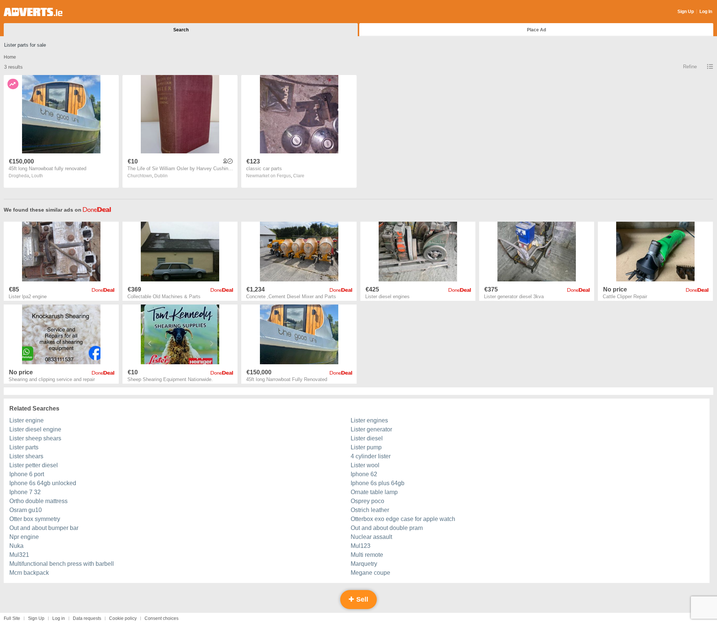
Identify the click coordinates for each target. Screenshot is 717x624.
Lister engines (369, 420)
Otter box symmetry (34, 519)
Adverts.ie (33, 12)
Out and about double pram (387, 528)
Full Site (12, 618)
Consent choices (162, 618)
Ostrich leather (370, 510)
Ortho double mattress (38, 501)
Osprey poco (367, 501)
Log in (58, 618)
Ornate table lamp (374, 492)
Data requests (87, 618)
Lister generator (371, 429)
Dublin (161, 175)
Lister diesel (367, 438)
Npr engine (24, 537)
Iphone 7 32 (25, 492)
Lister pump (366, 447)
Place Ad (536, 29)
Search (181, 29)
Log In (705, 11)
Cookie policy (123, 618)
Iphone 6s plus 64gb (377, 483)
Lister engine (26, 420)
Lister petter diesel (33, 465)
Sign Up (685, 11)
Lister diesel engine (35, 429)
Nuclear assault (371, 537)
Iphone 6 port (26, 474)
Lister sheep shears (35, 438)
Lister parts (23, 447)
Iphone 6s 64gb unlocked (42, 483)
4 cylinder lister (371, 456)
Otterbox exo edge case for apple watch (403, 519)
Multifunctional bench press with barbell (61, 564)
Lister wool (365, 465)
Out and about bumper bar (43, 528)
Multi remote (367, 555)
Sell (361, 599)
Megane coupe (370, 573)
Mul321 (19, 555)
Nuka (16, 546)
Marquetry (364, 564)
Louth (37, 175)
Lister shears (26, 456)
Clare (298, 175)
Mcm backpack (29, 573)
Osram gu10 (25, 510)
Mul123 (360, 546)
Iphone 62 (364, 474)
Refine (690, 66)
